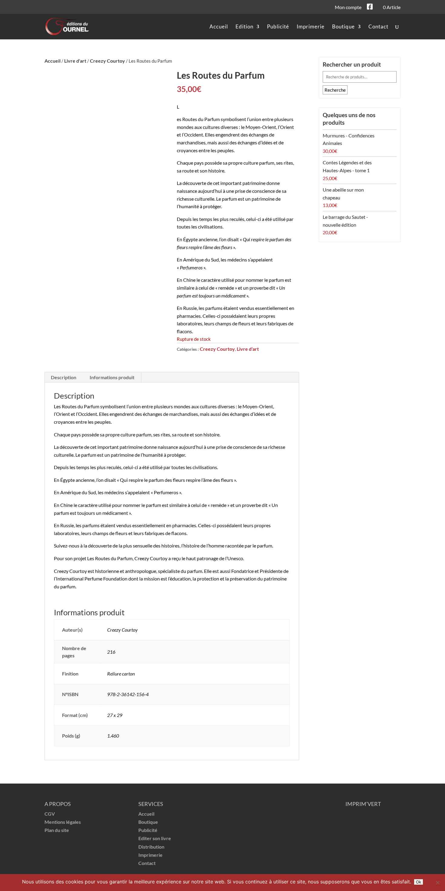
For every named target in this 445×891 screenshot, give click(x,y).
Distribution (151, 847)
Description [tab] (63, 377)
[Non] (437, 882)
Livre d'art (75, 61)
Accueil (218, 27)
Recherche (335, 90)
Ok (418, 881)
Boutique (343, 27)
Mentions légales (62, 822)
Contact (378, 27)
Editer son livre (154, 838)
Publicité (278, 27)
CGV (49, 814)
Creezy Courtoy (107, 61)
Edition (244, 27)
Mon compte (348, 7)
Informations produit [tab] (112, 377)
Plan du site (56, 830)
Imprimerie (311, 27)
